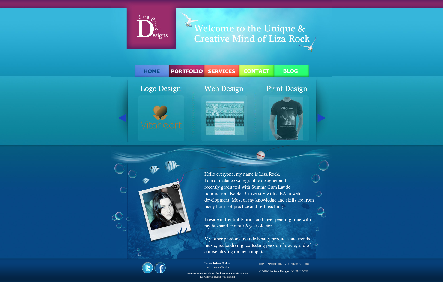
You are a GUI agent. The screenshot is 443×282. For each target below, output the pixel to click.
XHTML (296, 271)
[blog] (291, 70)
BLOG (305, 264)
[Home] (152, 70)
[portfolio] (186, 70)
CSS (305, 271)
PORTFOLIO (277, 264)
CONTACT (293, 264)
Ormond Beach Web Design (219, 276)
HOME (263, 264)
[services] (221, 70)
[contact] (256, 70)
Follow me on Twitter (217, 266)
